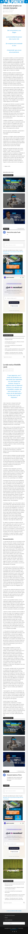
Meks (17, 928)
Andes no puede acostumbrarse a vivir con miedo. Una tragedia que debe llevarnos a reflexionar (15, 349)
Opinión (19, 180)
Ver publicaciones (21, 228)
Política (8, 182)
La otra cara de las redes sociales (14, 910)
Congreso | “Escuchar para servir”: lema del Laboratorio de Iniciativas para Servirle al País (14, 353)
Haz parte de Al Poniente (10, 915)
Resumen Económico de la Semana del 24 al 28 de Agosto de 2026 (14, 185)
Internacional (14, 180)
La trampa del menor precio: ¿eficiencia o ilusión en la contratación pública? (14, 200)
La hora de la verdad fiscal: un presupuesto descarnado (14, 216)
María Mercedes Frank (8, 11)
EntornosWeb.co (13, 929)
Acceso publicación (8, 920)
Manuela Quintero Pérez (9, 370)
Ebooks (6, 917)
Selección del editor (14, 182)
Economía (8, 180)
